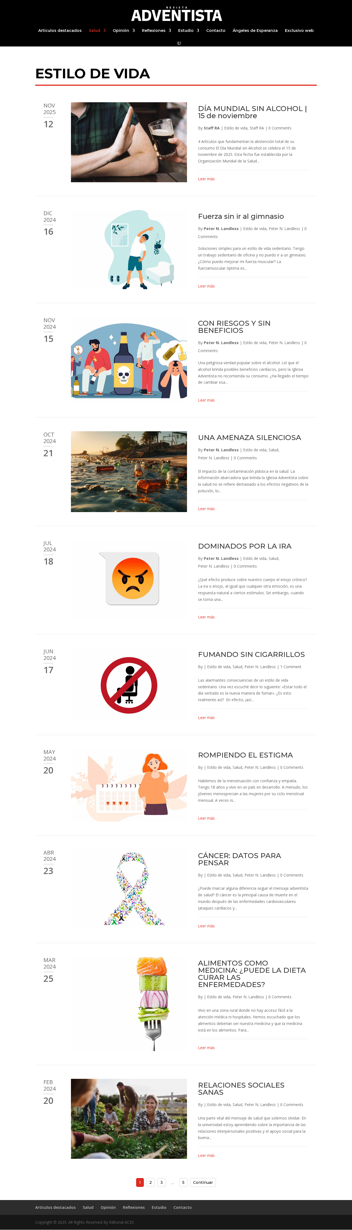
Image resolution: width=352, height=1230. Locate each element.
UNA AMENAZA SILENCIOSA (249, 437)
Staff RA (212, 128)
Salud (94, 31)
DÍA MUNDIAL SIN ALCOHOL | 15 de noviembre (252, 112)
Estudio (186, 31)
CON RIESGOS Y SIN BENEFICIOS (234, 327)
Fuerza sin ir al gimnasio (241, 216)
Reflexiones (154, 31)
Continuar (203, 1182)
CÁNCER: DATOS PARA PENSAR (239, 859)
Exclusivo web (299, 31)
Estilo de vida (236, 128)
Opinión (121, 31)
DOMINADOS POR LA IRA (245, 546)
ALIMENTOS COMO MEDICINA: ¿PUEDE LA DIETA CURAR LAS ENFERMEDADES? (252, 974)
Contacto (216, 31)
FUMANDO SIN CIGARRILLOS (251, 654)
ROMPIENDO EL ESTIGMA (245, 755)
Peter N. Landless (221, 228)
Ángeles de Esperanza (255, 31)
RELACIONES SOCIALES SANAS (241, 1089)
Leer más (206, 178)
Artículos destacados (60, 31)
